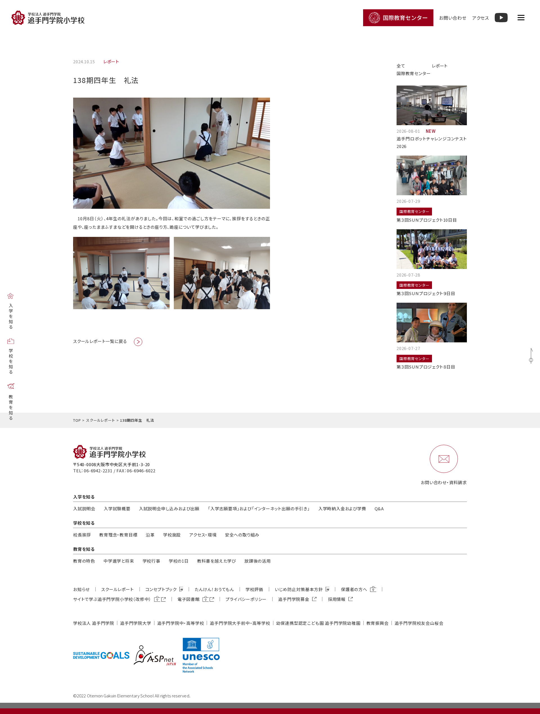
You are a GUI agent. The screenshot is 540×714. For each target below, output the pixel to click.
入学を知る (11, 316)
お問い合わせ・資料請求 (444, 482)
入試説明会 (84, 508)
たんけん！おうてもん (214, 589)
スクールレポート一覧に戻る (100, 341)
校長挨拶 (82, 535)
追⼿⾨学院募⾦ (293, 599)
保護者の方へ (354, 589)
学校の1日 (179, 561)
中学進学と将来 (119, 561)
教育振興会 (377, 623)
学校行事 (151, 561)
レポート (440, 66)
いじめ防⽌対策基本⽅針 (299, 589)
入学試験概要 (117, 508)
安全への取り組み (242, 535)
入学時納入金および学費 (342, 508)
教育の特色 (84, 561)
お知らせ (81, 589)
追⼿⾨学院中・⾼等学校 (180, 623)
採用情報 (337, 599)
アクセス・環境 (203, 535)
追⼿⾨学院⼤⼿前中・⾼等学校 (240, 623)
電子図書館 (188, 599)
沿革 (150, 535)
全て (401, 66)
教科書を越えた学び (216, 561)
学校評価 (254, 589)
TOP (77, 420)
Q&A (379, 508)
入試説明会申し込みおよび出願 (169, 508)
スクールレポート (100, 420)
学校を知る (11, 361)
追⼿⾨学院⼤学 (135, 623)
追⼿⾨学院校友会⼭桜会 (419, 623)
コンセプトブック (161, 589)
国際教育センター (414, 73)
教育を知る (11, 407)
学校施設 (172, 535)
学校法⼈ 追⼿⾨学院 (93, 623)
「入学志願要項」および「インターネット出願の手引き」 (259, 508)
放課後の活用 (257, 561)
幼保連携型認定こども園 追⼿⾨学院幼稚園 (318, 623)
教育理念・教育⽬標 (118, 535)
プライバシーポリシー (246, 599)
